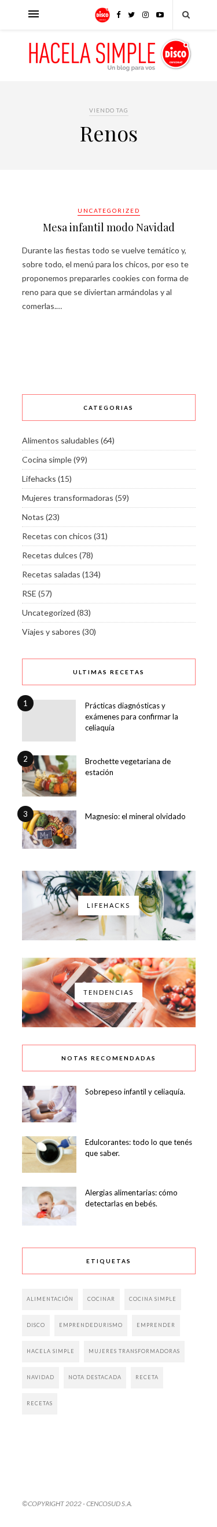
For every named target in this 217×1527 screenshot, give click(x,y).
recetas (40, 1403)
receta (147, 1377)
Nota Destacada (95, 1377)
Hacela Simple (51, 1351)
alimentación (50, 1299)
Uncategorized (109, 210)
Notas (33, 517)
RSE (29, 593)
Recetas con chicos (57, 536)
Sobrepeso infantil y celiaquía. (135, 1091)
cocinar (101, 1299)
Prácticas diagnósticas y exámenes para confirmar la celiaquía (131, 716)
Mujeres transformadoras (67, 498)
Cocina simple (47, 459)
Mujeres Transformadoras (134, 1351)
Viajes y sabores (51, 632)
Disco (36, 1325)
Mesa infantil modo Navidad (109, 227)
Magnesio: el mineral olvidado (135, 816)
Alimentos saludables (60, 440)
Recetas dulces (50, 555)
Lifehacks (39, 478)
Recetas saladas (51, 574)
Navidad (40, 1377)
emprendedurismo (91, 1325)
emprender (156, 1325)
